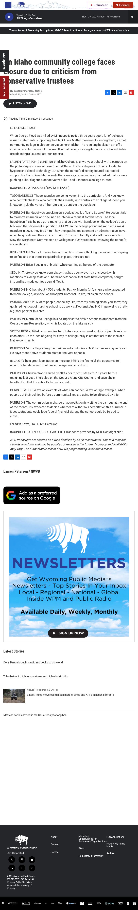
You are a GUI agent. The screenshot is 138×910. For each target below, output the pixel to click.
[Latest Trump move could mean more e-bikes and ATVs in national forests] (14, 696)
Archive (111, 853)
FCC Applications (115, 837)
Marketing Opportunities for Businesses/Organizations (91, 839)
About (54, 837)
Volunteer (101, 5)
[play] (9, 17)
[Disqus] (69, 779)
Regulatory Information (91, 856)
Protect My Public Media (116, 845)
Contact (55, 844)
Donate (124, 5)
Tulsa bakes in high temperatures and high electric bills (35, 676)
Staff (81, 848)
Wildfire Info (4, 87)
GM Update (4, 61)
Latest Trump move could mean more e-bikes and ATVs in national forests (70, 694)
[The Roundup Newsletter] (69, 576)
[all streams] (133, 17)
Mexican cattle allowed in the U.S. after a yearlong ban (34, 715)
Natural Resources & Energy (42, 689)
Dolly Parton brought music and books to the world (33, 662)
